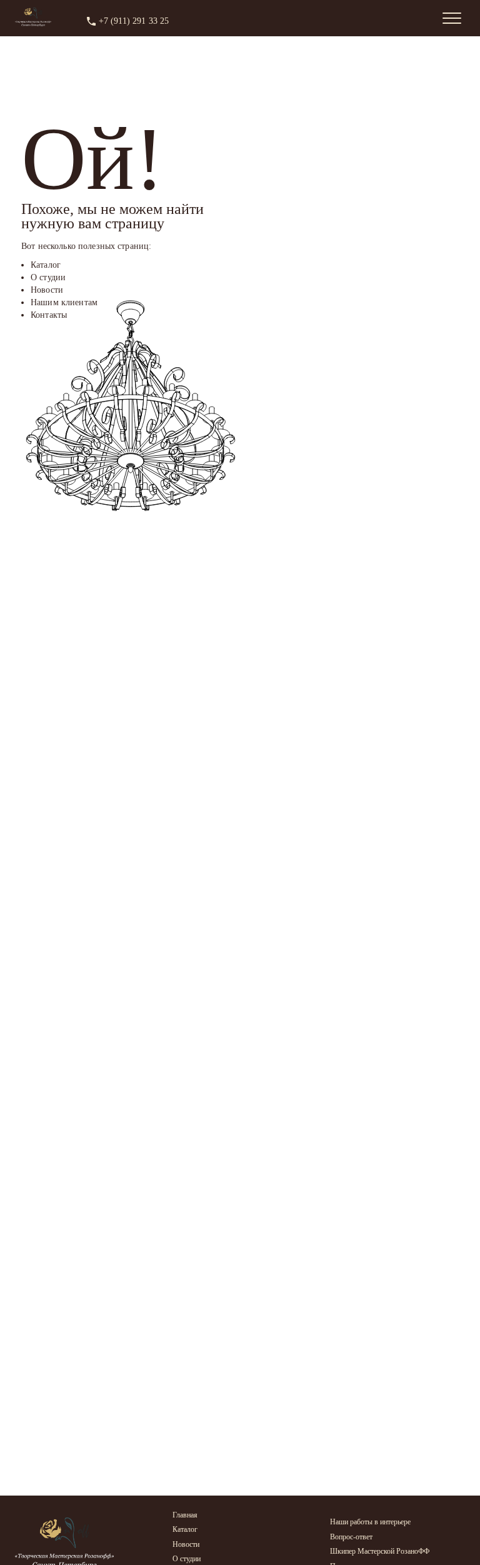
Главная (185, 1515)
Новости (185, 1544)
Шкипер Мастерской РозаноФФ (379, 1551)
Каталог (185, 1529)
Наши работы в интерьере (370, 1521)
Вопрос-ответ (351, 1536)
